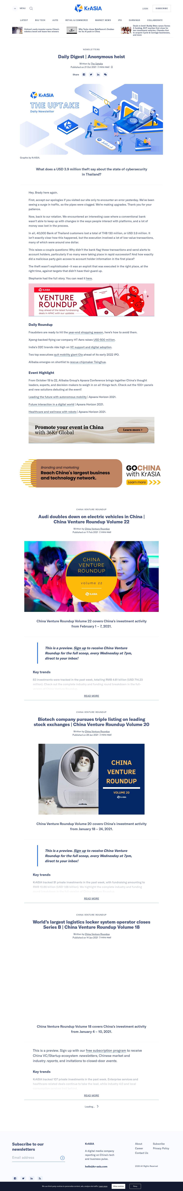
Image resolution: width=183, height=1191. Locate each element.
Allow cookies (118, 1186)
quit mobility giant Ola (68, 354)
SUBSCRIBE (162, 8)
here (89, 278)
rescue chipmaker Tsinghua (88, 362)
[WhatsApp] (105, 74)
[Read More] (91, 299)
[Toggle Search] (31, 8)
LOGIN (145, 8)
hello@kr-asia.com (96, 1166)
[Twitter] (91, 74)
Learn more (103, 1186)
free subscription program (106, 1050)
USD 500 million (104, 339)
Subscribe (159, 1143)
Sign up (80, 648)
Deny (135, 1186)
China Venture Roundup (97, 528)
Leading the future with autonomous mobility (58, 397)
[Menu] (15, 8)
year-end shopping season (86, 332)
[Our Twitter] (23, 1178)
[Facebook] (84, 74)
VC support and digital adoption (91, 347)
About (138, 1143)
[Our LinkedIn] (31, 1178)
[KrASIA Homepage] (88, 8)
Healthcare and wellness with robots (52, 411)
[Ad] (91, 473)
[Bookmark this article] (112, 67)
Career (139, 1148)
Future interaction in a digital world (51, 404)
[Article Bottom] (91, 430)
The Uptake (97, 63)
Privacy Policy (161, 1148)
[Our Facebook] (15, 1178)
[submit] (62, 1157)
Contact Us (141, 1153)
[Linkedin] (98, 74)
